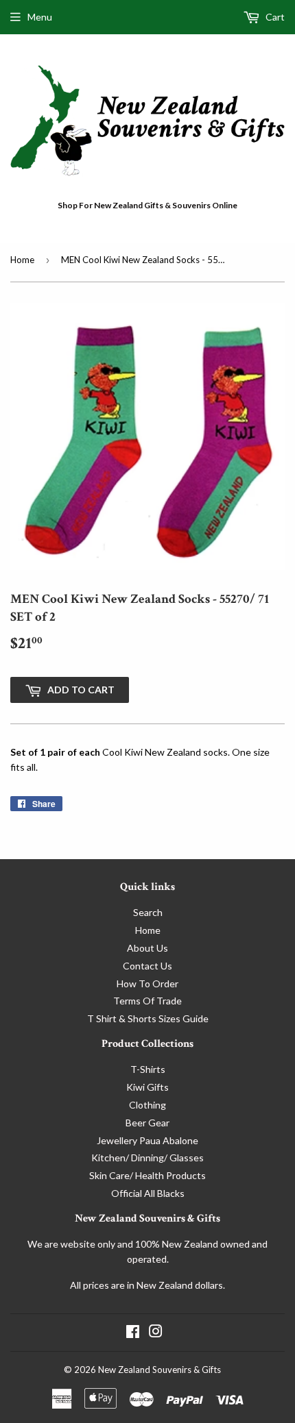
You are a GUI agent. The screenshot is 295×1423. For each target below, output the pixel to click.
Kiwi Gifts (147, 1087)
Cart (274, 17)
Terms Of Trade (147, 1000)
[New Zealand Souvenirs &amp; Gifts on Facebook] (133, 1333)
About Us (147, 948)
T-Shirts (147, 1069)
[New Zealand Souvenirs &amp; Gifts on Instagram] (156, 1333)
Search (148, 912)
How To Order (147, 983)
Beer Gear (147, 1122)
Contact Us (147, 966)
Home (22, 259)
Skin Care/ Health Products (147, 1175)
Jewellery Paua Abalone (147, 1140)
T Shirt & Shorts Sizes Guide (148, 1018)
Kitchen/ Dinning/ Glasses (147, 1157)
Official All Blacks (148, 1193)
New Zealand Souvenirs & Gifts (159, 1369)
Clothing (147, 1105)
